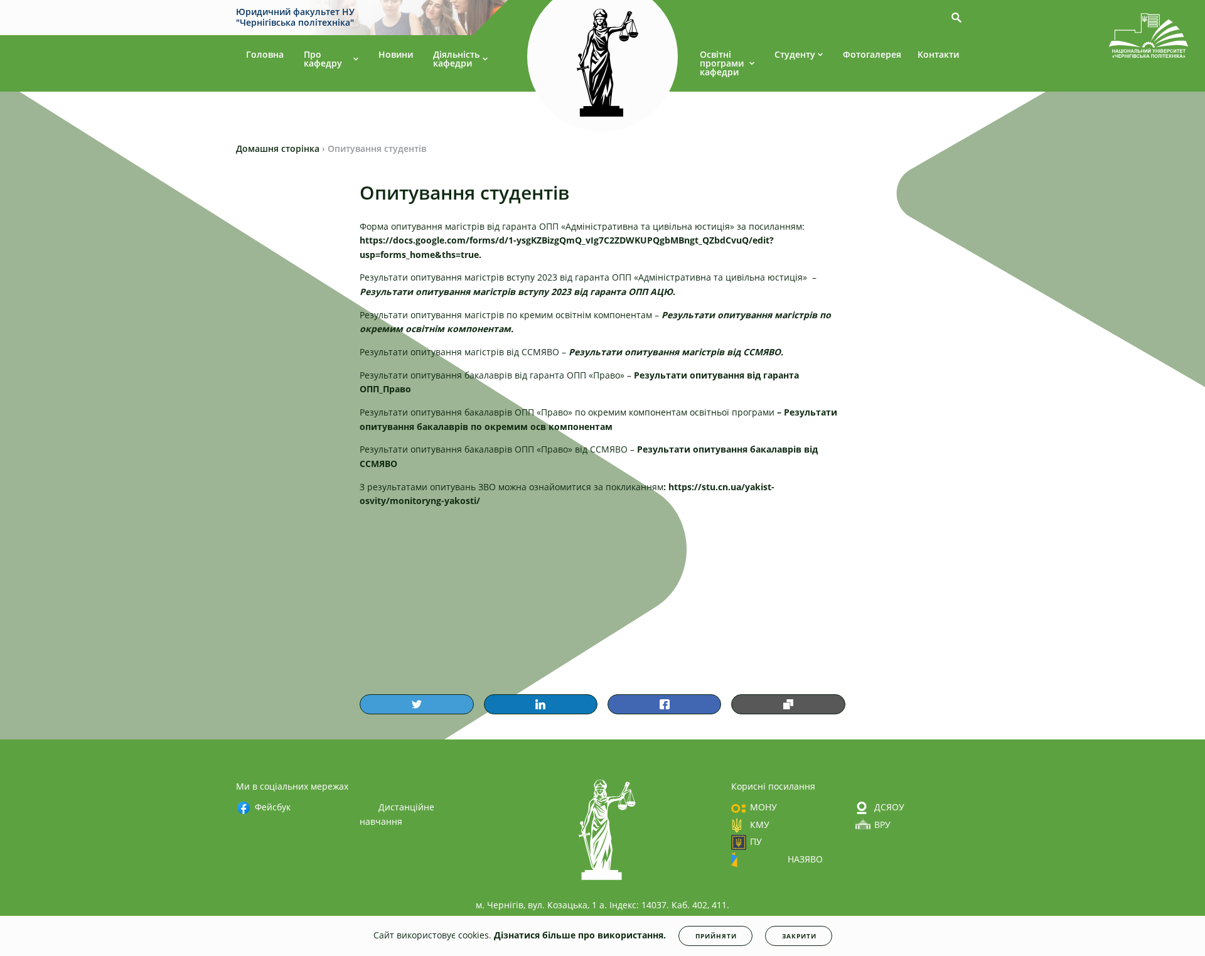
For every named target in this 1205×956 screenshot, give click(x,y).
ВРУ (882, 824)
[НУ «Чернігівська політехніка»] (602, 62)
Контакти (938, 54)
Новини (395, 54)
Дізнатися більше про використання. (580, 935)
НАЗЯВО (805, 859)
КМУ (759, 824)
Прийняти (716, 936)
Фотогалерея (872, 54)
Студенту (794, 54)
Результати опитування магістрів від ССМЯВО (675, 352)
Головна (265, 54)
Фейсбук (273, 807)
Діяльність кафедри (456, 58)
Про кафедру (323, 58)
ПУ (756, 841)
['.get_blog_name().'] (1148, 37)
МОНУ (763, 807)
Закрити (799, 936)
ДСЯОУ (889, 807)
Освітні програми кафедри (722, 63)
